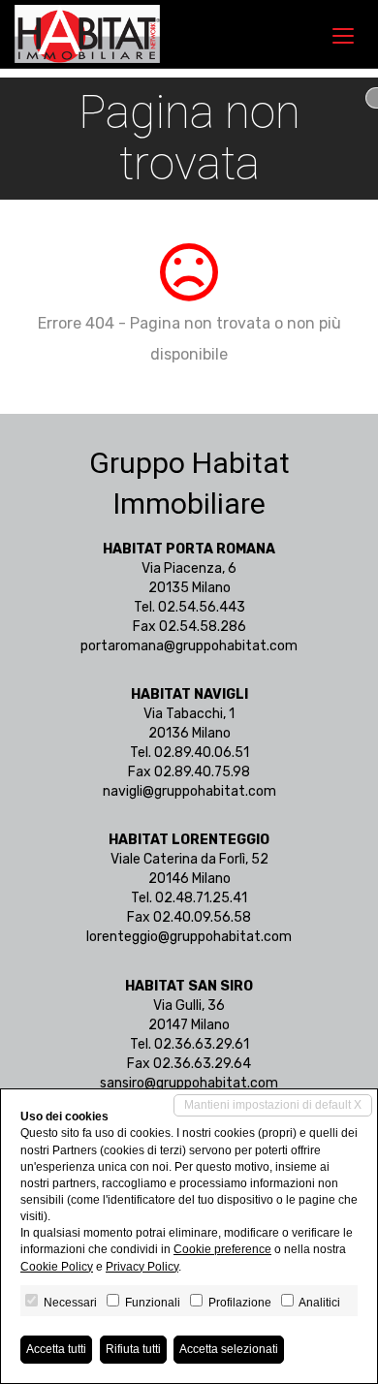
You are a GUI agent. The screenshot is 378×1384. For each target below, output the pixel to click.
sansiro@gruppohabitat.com (189, 1083)
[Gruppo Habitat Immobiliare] (87, 34)
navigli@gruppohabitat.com (189, 791)
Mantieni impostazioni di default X (273, 1105)
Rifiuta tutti (133, 1349)
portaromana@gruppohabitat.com (189, 646)
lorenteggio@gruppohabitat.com (189, 936)
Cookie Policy (56, 1267)
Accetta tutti (56, 1349)
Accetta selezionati (228, 1349)
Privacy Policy (142, 1267)
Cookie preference (222, 1249)
